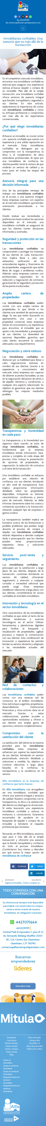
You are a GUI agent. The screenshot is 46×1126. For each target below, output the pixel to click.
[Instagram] (23, 16)
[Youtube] (26, 16)
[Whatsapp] (30, 16)
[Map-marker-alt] (15, 16)
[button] (23, 28)
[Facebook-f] (19, 16)
